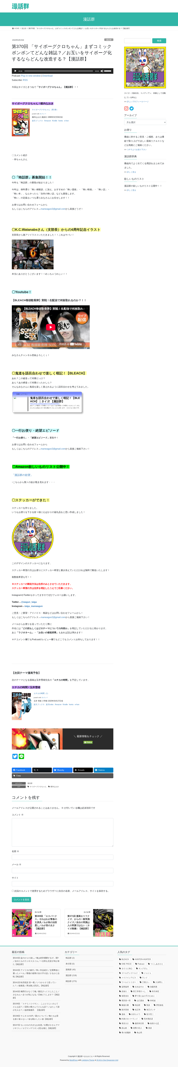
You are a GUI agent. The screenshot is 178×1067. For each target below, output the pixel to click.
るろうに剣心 (127, 968)
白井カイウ (135, 1014)
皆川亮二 (150, 1014)
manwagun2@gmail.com (53, 209)
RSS (25, 80)
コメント (18, 815)
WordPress (73, 1060)
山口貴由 (140, 1000)
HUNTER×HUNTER (143, 959)
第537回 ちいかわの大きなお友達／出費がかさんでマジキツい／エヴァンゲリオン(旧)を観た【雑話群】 (36, 1026)
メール (16, 864)
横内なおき (54, 787)
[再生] (15, 71)
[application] (62, 71)
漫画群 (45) (71, 969)
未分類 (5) (70, 964)
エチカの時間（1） (41, 693)
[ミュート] (102, 71)
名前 (15, 851)
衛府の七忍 (154, 1023)
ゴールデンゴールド (130, 973)
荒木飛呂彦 (148, 1019)
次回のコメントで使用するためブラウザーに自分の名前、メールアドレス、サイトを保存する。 (62, 891)
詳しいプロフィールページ (138, 102)
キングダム (143, 968)
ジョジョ (147, 973)
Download (47, 76)
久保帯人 (159, 982)
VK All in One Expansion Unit (107, 1060)
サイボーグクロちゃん (38, 787)
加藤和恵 (153, 987)
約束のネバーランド (130, 1019)
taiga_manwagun (34, 606)
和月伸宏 (155, 991)
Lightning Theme (88, 1060)
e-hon (66, 121)
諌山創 (124, 1028)
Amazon (47, 121)
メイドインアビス (129, 978)
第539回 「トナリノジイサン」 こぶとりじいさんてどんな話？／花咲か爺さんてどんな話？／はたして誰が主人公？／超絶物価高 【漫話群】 (36, 1007)
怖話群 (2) (70, 958)
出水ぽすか (139, 987)
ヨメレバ (43, 114)
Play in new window (31, 76)
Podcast (141, 964)
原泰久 (124, 991)
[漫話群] (22, 919)
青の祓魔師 (126, 1033)
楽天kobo (49, 704)
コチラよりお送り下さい (137, 150)
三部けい (145, 982)
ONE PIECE (127, 964)
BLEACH (125, 959)
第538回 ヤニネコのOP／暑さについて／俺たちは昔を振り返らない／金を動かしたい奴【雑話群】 (35, 1017)
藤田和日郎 (139, 1023)
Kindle (54, 121)
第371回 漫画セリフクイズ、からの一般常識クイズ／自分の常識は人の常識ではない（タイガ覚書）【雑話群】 (78, 922)
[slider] (108, 70)
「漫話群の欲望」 (22, 475)
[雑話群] (103, 919)
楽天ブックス (37, 121)
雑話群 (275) (71, 981)
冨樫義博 (125, 987)
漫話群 (109, 40)
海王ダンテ (150, 1010)
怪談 (148, 1005)
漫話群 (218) (71, 975)
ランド (145, 978)
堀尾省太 (125, 996)
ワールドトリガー (129, 982)
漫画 (123, 1014)
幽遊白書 (125, 1005)
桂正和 (137, 1010)
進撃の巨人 (137, 1028)
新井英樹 (125, 1010)
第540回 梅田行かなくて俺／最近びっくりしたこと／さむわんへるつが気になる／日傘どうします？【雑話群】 (36, 994)
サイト (15, 878)
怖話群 (137, 1005)
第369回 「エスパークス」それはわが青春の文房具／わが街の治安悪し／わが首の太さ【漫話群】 (46, 922)
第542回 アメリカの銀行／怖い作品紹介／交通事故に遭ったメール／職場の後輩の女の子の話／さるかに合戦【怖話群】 (36, 973)
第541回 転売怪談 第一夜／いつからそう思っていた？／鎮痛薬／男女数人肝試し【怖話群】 (34, 984)
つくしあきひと (156, 964)
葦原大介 (125, 1023)
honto (60, 121)
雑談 (150, 1028)
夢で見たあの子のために (145, 996)
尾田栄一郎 (126, 1000)
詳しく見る (131, 172)
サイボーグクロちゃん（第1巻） (45, 110)
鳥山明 (139, 1033)
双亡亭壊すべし (139, 991)
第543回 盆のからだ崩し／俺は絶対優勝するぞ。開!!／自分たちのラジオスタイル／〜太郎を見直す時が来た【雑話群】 (36, 961)
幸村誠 (152, 1000)
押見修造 (159, 1005)
